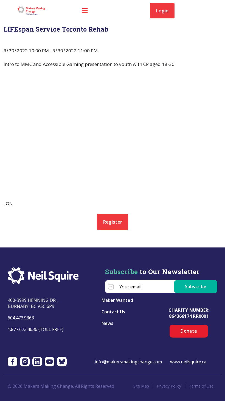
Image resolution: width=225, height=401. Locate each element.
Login (162, 10)
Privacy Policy (169, 386)
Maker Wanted (117, 300)
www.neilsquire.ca (188, 362)
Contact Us (113, 312)
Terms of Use (201, 386)
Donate (189, 331)
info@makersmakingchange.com (128, 362)
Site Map (141, 386)
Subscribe (196, 286)
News (107, 323)
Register (112, 222)
